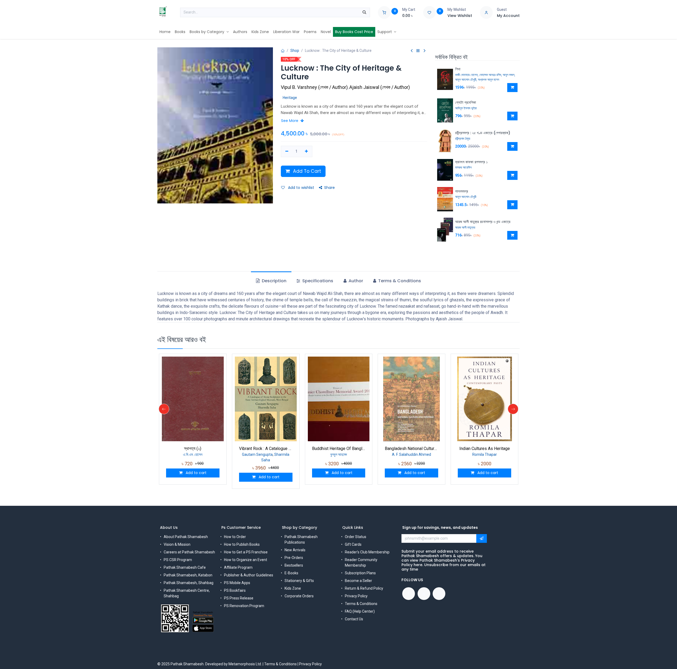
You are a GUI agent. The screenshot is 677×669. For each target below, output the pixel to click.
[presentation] (164, 409)
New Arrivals (295, 550)
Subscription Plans (360, 573)
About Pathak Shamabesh (186, 537)
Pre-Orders (294, 558)
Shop (294, 50)
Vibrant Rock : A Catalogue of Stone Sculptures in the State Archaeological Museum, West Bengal (265, 448)
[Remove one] (287, 151)
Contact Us (354, 619)
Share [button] (329, 187)
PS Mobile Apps (237, 583)
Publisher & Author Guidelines (248, 575)
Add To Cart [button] (306, 171)
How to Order (235, 537)
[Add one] (306, 151)
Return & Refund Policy (364, 588)
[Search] (364, 12)
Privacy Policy (356, 596)
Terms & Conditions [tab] (399, 281)
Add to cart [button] (196, 472)
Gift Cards (353, 544)
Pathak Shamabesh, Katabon (188, 575)
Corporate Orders (299, 596)
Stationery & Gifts (299, 581)
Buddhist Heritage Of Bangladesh (338, 448)
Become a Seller (358, 581)
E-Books (291, 573)
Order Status (355, 537)
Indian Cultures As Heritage (484, 448)
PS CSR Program (178, 560)
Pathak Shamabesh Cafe (185, 567)
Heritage (290, 97)
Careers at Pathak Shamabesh (189, 552)
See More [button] (290, 120)
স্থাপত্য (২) (192, 448)
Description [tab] (273, 281)
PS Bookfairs (235, 590)
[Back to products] (418, 51)
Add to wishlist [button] (300, 187)
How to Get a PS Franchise (246, 552)
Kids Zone (293, 588)
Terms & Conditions (361, 604)
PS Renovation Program (244, 606)
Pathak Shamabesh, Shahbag (188, 583)
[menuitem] (165, 32)
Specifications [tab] (317, 281)
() (315, 87)
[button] (512, 87)
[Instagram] (439, 593)
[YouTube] (424, 593)
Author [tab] (355, 281)
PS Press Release (238, 598)
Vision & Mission (177, 544)
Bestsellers (294, 565)
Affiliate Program (238, 567)
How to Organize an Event (245, 560)
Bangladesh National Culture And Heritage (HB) (411, 448)
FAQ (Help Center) (360, 611)
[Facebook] (408, 593)
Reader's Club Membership (367, 552)
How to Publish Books (242, 544)
